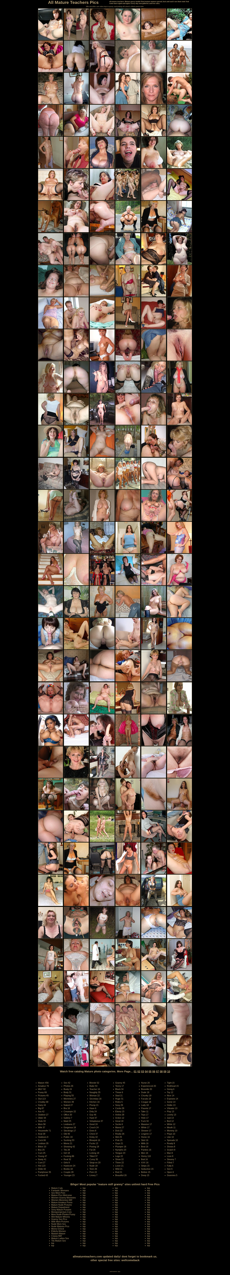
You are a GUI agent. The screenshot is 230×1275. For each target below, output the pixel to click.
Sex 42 (67, 1083)
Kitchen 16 (94, 1102)
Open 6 (170, 1172)
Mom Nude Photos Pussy (63, 1214)
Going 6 (170, 1089)
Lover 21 (119, 1166)
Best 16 (144, 1146)
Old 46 (67, 1134)
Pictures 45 (43, 1095)
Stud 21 (119, 1095)
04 (146, 1071)
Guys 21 (119, 1143)
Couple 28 (68, 1172)
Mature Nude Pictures (61, 1205)
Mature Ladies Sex (60, 1238)
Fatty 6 (170, 1166)
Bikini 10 (42, 1146)
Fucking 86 (69, 1156)
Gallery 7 (68, 1118)
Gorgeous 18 (70, 1127)
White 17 (145, 1127)
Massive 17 (146, 1124)
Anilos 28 (119, 1115)
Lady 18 (145, 1105)
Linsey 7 (93, 1175)
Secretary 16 (95, 1099)
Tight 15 (170, 1083)
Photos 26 (68, 1086)
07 (157, 1071)
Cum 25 (41, 1153)
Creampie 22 (70, 1111)
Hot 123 (41, 1166)
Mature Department (60, 1207)
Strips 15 (145, 1166)
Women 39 (69, 1102)
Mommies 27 (70, 1099)
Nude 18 (93, 1166)
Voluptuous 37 (96, 1121)
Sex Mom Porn (58, 1193)
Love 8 (170, 1156)
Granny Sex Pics (59, 1219)
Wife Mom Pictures (60, 1221)
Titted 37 (93, 1156)
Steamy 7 (171, 1159)
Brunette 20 (146, 1089)
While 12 (171, 1124)
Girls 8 (67, 1162)
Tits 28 (67, 1150)
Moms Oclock (57, 1229)
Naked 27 (68, 1105)
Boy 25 (41, 1150)
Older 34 (42, 1118)
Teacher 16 (94, 1089)
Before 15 (145, 1172)
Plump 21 (93, 1105)
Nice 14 (170, 1095)
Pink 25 (118, 1140)
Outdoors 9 (43, 1137)
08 (161, 1071)
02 (138, 1071)
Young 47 (42, 1156)
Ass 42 (41, 1111)
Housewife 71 (44, 1131)
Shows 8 (171, 1146)
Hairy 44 (42, 1105)
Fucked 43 (43, 1175)
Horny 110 (146, 1156)
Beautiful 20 (121, 1175)
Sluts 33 (42, 1121)
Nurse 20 (145, 1083)
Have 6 (92, 1108)
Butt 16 (144, 1159)
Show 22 (119, 1159)
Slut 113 (42, 1099)
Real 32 (67, 1159)
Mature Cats (57, 1188)
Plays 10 (171, 1134)
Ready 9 (171, 1143)
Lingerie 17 (146, 1134)
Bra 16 (67, 1108)
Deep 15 (145, 1175)
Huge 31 (119, 1099)
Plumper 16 (120, 1146)
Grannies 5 (172, 1175)
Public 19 (68, 1137)
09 (164, 1071)
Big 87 (41, 1108)
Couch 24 (94, 1127)
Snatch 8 (171, 1150)
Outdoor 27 (43, 1115)
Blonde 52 (94, 1083)
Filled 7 (170, 1162)
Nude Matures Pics (60, 1226)
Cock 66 (42, 1140)
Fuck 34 (145, 1121)
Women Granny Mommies (63, 1198)
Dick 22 (118, 1131)
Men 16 (144, 1153)
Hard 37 (93, 1118)
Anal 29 (41, 1134)
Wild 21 (118, 1169)
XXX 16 (144, 1162)
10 (168, 1071)
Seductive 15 (147, 1169)
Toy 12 (170, 1092)
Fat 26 (92, 1150)
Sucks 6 (119, 1124)
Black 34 (119, 1089)
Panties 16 (146, 1150)
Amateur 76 (43, 1086)
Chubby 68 (43, 1102)
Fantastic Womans (60, 1190)
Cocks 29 (119, 1108)
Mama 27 (119, 1127)
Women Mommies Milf (61, 1200)
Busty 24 (68, 1089)
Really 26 (119, 1134)
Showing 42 (69, 1146)
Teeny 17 (119, 1086)
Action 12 (119, 1118)
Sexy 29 (119, 1105)
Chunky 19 (146, 1095)
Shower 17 (146, 1131)
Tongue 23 (120, 1153)
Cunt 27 (41, 1162)
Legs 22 (119, 1156)
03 (142, 1071)
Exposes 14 (172, 1099)
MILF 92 (42, 1089)
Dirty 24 (93, 1111)
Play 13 (170, 1111)
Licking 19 (94, 1153)
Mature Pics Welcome (61, 1195)
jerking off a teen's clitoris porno (128, 6)
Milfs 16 (144, 1143)
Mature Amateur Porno (61, 1202)
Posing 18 (94, 1146)
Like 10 (170, 1137)
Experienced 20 (148, 1086)
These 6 (119, 1092)
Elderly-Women (58, 1231)
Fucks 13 (93, 1143)
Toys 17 (144, 1115)
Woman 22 (94, 1095)
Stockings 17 (70, 1131)
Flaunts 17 (146, 1108)
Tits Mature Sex (58, 1241)
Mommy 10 (172, 1131)
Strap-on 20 (94, 1162)
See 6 (169, 1169)
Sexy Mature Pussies (61, 1210)
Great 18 (119, 1121)
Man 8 (170, 1153)
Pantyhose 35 (44, 1172)
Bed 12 (170, 1121)
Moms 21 (68, 1143)
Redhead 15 (173, 1086)
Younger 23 (69, 1175)
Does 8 (92, 1131)
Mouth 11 (171, 1127)
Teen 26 (93, 1169)
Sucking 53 (69, 1140)
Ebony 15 (119, 1111)
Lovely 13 (171, 1115)
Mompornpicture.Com (61, 1212)
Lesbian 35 (43, 1143)
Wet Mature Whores (60, 1217)
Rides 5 (119, 1102)
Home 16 (145, 1137)
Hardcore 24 (69, 1166)
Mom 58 (42, 1124)
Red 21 (118, 1172)
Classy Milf (56, 1236)
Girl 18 (67, 1153)
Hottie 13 (171, 1105)
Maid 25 (67, 1121)
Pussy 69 (42, 1092)
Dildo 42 (42, 1169)
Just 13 (170, 1118)
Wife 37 (41, 1127)
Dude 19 (145, 1092)
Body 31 (67, 1092)
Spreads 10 (172, 1140)
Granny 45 (120, 1083)
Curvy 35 (93, 1159)
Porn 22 (93, 1172)
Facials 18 (146, 1099)
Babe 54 (93, 1086)
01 (135, 1071)
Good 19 (93, 1124)
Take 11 (144, 1111)
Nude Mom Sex (58, 1224)
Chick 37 (93, 1134)
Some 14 (171, 1102)
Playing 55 (69, 1095)
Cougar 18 (146, 1102)
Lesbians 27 (69, 1124)
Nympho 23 (120, 1150)
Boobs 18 (68, 1169)
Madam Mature (58, 1233)
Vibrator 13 (172, 1108)
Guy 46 (92, 1115)
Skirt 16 (144, 1140)
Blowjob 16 (94, 1140)
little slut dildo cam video (95, 6)
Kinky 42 (93, 1137)
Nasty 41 (42, 1159)
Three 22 (119, 1162)
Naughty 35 (94, 1092)
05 (150, 1071)
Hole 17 (145, 1118)
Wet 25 (118, 1137)
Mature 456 (43, 1083)
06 (153, 1071)
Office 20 (68, 1115)
